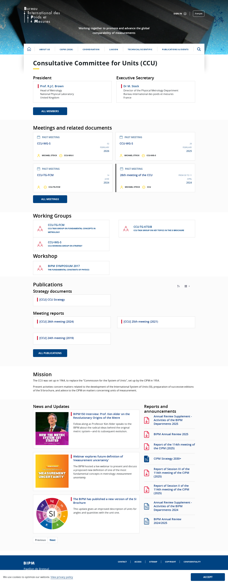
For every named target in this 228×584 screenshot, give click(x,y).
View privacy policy (62, 577)
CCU (149, 187)
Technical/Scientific (140, 49)
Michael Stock (49, 155)
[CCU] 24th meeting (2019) (56, 338)
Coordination (91, 49)
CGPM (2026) (66, 49)
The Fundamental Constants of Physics (68, 269)
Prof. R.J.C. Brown (52, 86)
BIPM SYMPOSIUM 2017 (64, 266)
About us (44, 49)
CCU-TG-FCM (45, 175)
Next (53, 540)
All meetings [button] (50, 199)
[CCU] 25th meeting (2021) (141, 321)
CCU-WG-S (44, 143)
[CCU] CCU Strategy (52, 299)
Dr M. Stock (131, 86)
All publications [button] (50, 353)
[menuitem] (122, 561)
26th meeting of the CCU (136, 175)
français (198, 13)
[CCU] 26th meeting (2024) (56, 321)
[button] (178, 286)
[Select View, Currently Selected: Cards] (187, 286)
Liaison (113, 49)
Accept (207, 577)
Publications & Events (175, 49)
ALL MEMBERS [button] (50, 111)
